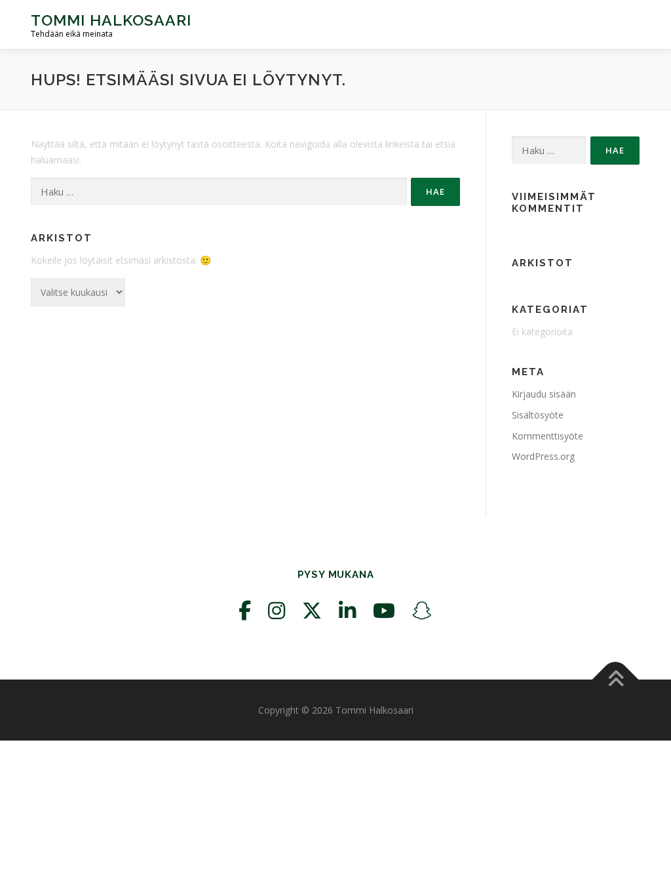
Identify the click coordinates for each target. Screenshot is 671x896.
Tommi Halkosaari (111, 20)
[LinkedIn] (347, 610)
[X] (312, 610)
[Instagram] (276, 610)
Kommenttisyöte (547, 436)
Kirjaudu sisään (544, 394)
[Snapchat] (422, 610)
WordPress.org (543, 456)
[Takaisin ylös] (615, 679)
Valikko (628, 24)
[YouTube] (384, 610)
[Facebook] (245, 610)
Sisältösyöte (538, 415)
